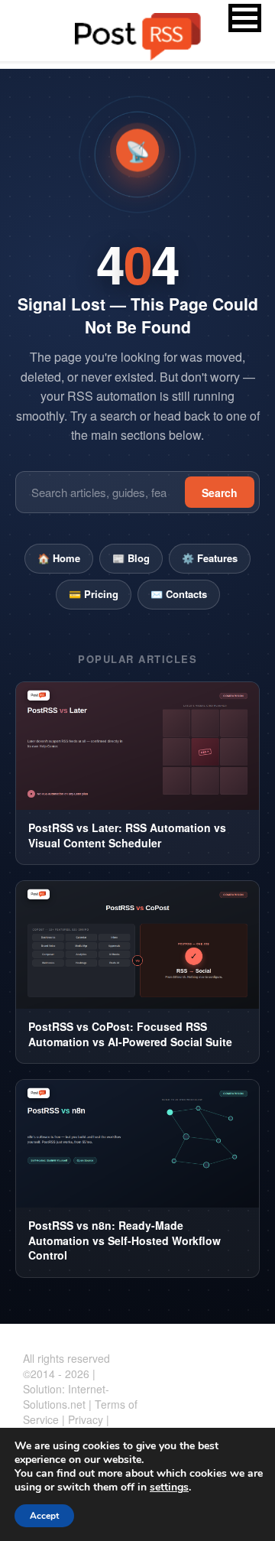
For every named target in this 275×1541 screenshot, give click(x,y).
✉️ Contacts (178, 594)
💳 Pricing (93, 594)
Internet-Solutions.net (66, 1396)
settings (169, 1487)
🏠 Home (58, 558)
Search (220, 492)
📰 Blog (131, 558)
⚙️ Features (210, 558)
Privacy (85, 1419)
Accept (44, 1516)
